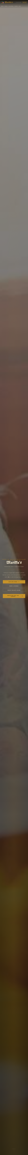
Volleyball (11, 6)
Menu (2, 6)
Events (16, 6)
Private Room (18, 2)
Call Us (24, 2)
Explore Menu (13, 581)
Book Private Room (14, 590)
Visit (20, 6)
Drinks (6, 6)
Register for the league (13, 596)
